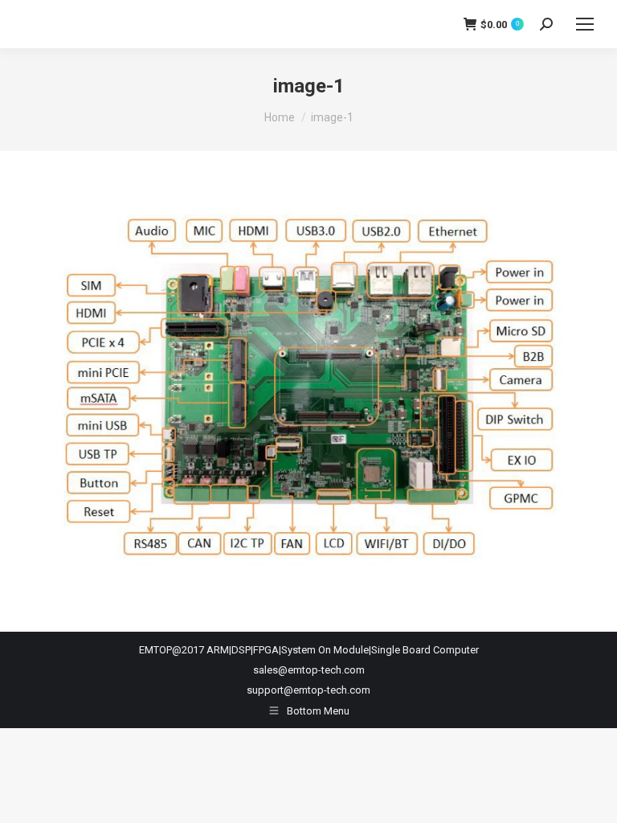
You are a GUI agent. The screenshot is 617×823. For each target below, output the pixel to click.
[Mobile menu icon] (585, 24)
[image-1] (308, 387)
